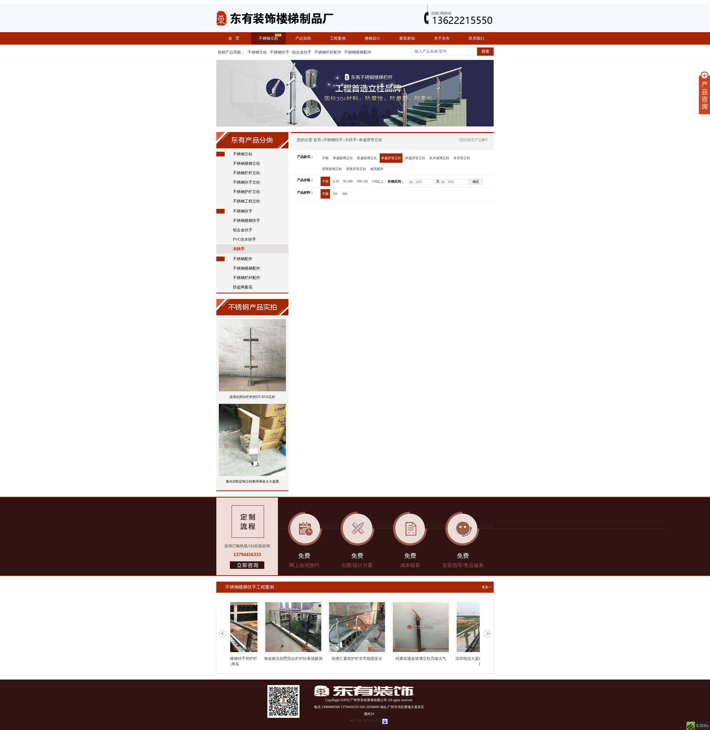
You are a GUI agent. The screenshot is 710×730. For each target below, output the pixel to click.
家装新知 (407, 38)
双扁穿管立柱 (415, 158)
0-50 (336, 181)
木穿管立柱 (461, 158)
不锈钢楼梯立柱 (246, 163)
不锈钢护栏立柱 (246, 192)
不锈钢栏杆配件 (327, 52)
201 (335, 194)
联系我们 (476, 38)
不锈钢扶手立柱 (246, 182)
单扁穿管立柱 (370, 140)
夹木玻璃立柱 (439, 158)
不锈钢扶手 (279, 52)
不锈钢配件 (242, 259)
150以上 (378, 181)
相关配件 (377, 169)
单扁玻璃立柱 (343, 158)
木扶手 (239, 249)
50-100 (348, 181)
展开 (704, 93)
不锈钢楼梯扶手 (246, 221)
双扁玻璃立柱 (367, 158)
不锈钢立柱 (268, 38)
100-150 (362, 181)
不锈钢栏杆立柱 (246, 173)
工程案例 (338, 38)
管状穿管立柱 (356, 169)
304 (344, 194)
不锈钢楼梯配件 (357, 52)
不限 (325, 158)
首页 (317, 140)
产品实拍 (303, 38)
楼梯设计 (372, 38)
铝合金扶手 (301, 52)
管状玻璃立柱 (332, 169)
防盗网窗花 (242, 287)
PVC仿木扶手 (244, 239)
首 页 (233, 38)
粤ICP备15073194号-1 (365, 721)
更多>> (487, 587)
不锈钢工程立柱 (246, 201)
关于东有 (442, 38)
